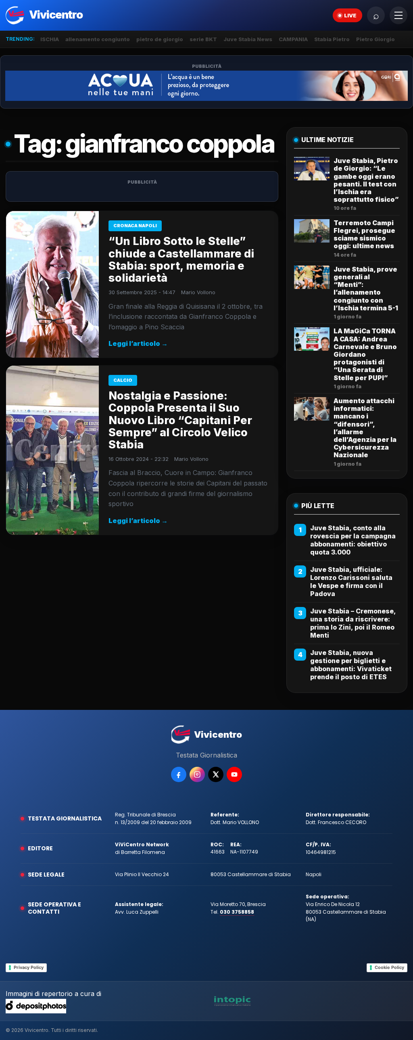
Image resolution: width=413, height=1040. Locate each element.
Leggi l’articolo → (138, 343)
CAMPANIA (293, 39)
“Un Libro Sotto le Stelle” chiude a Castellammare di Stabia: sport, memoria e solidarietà (181, 259)
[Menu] (398, 15)
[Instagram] (197, 774)
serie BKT (203, 39)
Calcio (122, 380)
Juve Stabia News (247, 39)
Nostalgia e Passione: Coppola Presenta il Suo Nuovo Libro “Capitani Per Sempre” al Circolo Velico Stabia (180, 420)
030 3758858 (237, 911)
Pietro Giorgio (375, 39)
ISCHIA (49, 39)
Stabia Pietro (332, 39)
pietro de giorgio (159, 39)
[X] (215, 774)
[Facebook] (178, 774)
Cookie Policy (389, 967)
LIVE (350, 15)
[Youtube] (234, 774)
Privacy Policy (29, 967)
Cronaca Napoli (135, 225)
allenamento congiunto (97, 39)
